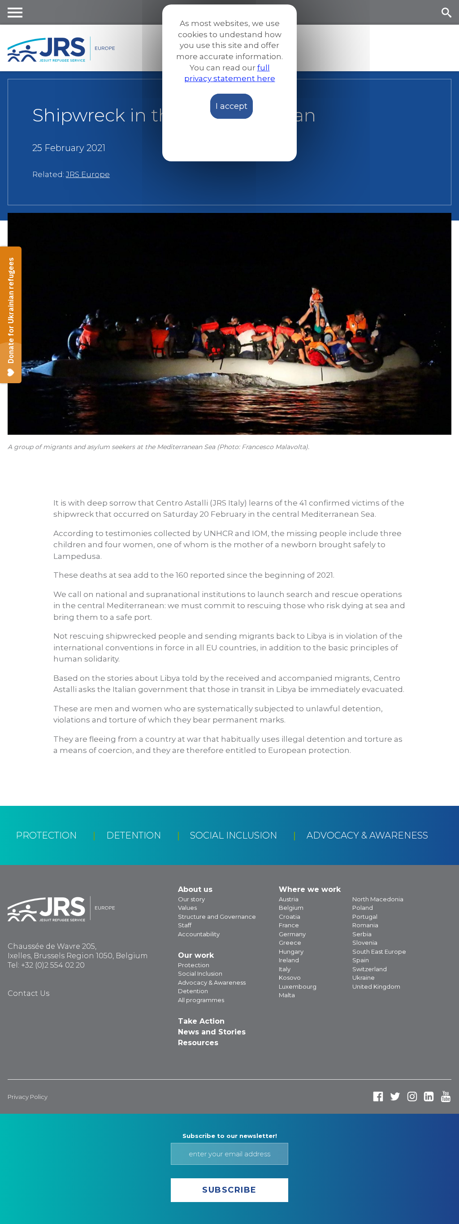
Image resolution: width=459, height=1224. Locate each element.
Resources (198, 1042)
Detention (133, 835)
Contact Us (28, 993)
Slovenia (364, 942)
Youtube (445, 1096)
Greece (290, 942)
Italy (284, 969)
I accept (231, 106)
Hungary (291, 951)
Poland (362, 907)
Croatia (289, 916)
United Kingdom (376, 986)
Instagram (412, 1096)
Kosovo (290, 977)
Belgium (291, 907)
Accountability (199, 934)
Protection (46, 835)
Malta (287, 995)
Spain (360, 960)
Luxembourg (297, 986)
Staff (184, 925)
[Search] (446, 12)
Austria (289, 899)
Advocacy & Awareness (367, 835)
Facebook (378, 1096)
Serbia (362, 934)
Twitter (395, 1096)
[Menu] (15, 12)
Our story (191, 899)
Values (187, 907)
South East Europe (379, 951)
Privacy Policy (28, 1096)
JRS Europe (88, 174)
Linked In (428, 1096)
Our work (196, 955)
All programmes (201, 999)
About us (195, 889)
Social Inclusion (233, 835)
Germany (292, 934)
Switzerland (369, 969)
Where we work (310, 889)
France (289, 925)
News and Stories (212, 1032)
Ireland (289, 960)
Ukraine (363, 977)
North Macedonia (377, 899)
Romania (365, 925)
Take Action (201, 1021)
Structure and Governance (217, 916)
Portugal (364, 916)
